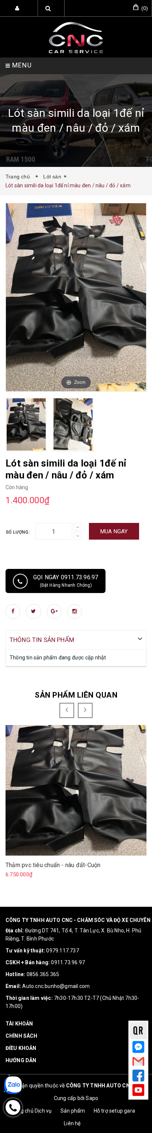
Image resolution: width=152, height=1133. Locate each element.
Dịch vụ (43, 1111)
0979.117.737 (62, 951)
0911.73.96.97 (68, 962)
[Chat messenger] (138, 1047)
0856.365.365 (43, 974)
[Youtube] (138, 1090)
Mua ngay (114, 531)
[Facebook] (138, 1075)
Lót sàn (52, 176)
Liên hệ (72, 1123)
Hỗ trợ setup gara (114, 1111)
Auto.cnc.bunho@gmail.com (56, 986)
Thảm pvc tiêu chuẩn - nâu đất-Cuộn (53, 865)
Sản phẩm (73, 1111)
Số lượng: (18, 532)
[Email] (138, 1062)
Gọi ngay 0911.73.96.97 (65, 581)
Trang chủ (19, 176)
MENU (21, 65)
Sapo (92, 1098)
